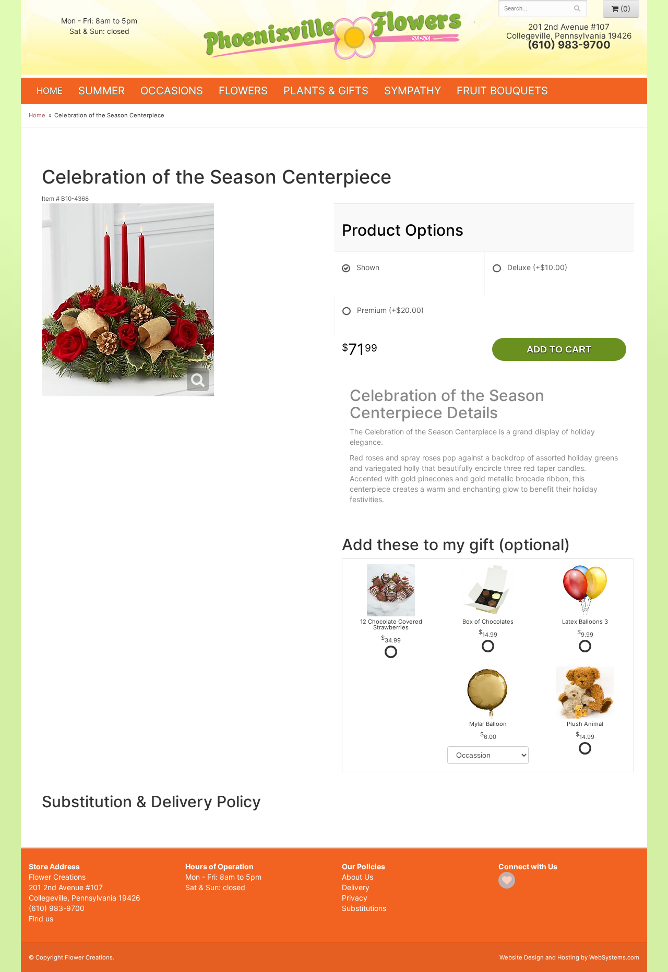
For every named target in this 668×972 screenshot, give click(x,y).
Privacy (354, 897)
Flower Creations (334, 38)
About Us (357, 876)
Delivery (355, 887)
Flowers (243, 90)
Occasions (171, 90)
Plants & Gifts (325, 90)
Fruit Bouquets (502, 90)
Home (50, 91)
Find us (41, 918)
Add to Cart (559, 349)
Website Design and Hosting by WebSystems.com (569, 957)
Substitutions (364, 908)
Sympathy (412, 90)
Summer (101, 90)
